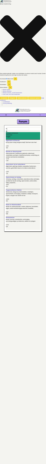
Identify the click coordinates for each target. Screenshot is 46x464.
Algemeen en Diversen (13, 140)
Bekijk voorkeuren (22, 98)
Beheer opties (6, 89)
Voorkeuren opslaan (34, 98)
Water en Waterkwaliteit (13, 205)
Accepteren (4, 98)
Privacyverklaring (7, 103)
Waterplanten (10, 217)
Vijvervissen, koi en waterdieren (15, 164)
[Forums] (6, 131)
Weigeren (12, 98)
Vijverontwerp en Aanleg (13, 177)
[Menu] (6, 115)
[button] (23, 39)
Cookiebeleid (6, 102)
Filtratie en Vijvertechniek (13, 151)
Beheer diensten (7, 91)
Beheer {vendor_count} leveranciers (12, 92)
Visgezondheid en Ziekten (14, 190)
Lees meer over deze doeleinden (11, 94)
